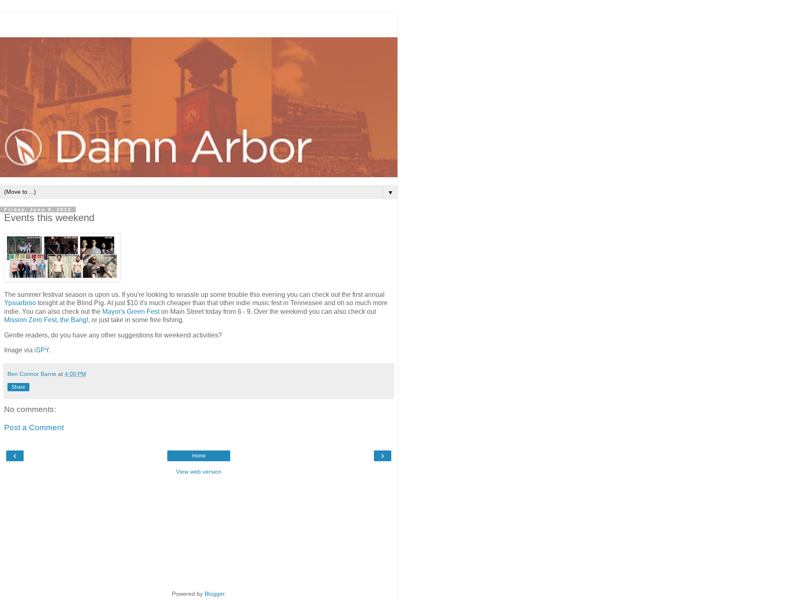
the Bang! (74, 319)
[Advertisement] (198, 22)
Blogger (214, 593)
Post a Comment (34, 427)
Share (18, 387)
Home (199, 456)
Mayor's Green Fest (130, 311)
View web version (199, 471)
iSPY (41, 350)
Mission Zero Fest (30, 319)
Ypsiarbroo (20, 302)
